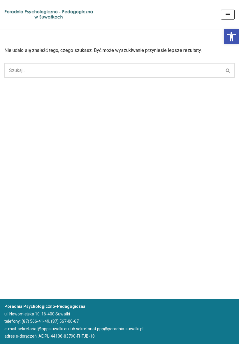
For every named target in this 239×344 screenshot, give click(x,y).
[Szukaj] (228, 70)
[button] (231, 36)
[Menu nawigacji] (228, 15)
